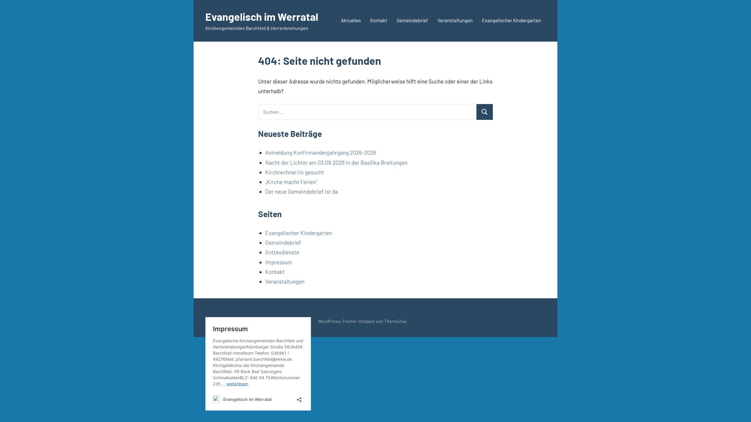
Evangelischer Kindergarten (511, 20)
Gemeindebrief (412, 20)
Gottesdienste (282, 252)
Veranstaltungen (455, 20)
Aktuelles (351, 20)
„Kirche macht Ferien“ (291, 181)
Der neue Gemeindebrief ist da (301, 191)
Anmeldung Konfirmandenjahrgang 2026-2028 (320, 152)
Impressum (278, 262)
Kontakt (378, 20)
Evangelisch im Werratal (261, 16)
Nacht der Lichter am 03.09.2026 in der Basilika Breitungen (336, 162)
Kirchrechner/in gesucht (294, 172)
